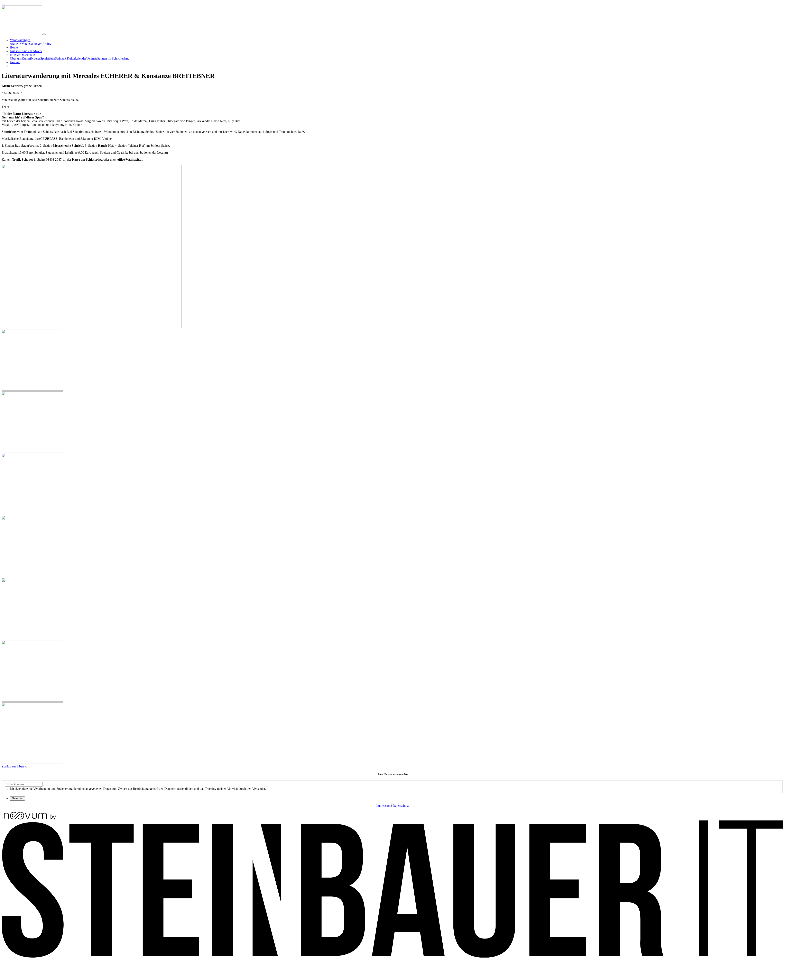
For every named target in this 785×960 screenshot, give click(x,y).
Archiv (46, 43)
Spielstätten (47, 58)
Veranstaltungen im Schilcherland (107, 58)
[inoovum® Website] (29, 818)
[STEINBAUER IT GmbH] (392, 956)
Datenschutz (401, 805)
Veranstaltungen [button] (20, 40)
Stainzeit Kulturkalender (70, 58)
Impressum (383, 805)
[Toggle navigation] (44, 34)
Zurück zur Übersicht (15, 766)
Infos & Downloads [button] (22, 54)
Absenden (17, 798)
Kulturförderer (31, 58)
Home (14, 47)
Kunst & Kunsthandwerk (26, 51)
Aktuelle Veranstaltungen (26, 43)
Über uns (16, 58)
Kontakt (15, 62)
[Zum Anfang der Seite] (3, 4)
